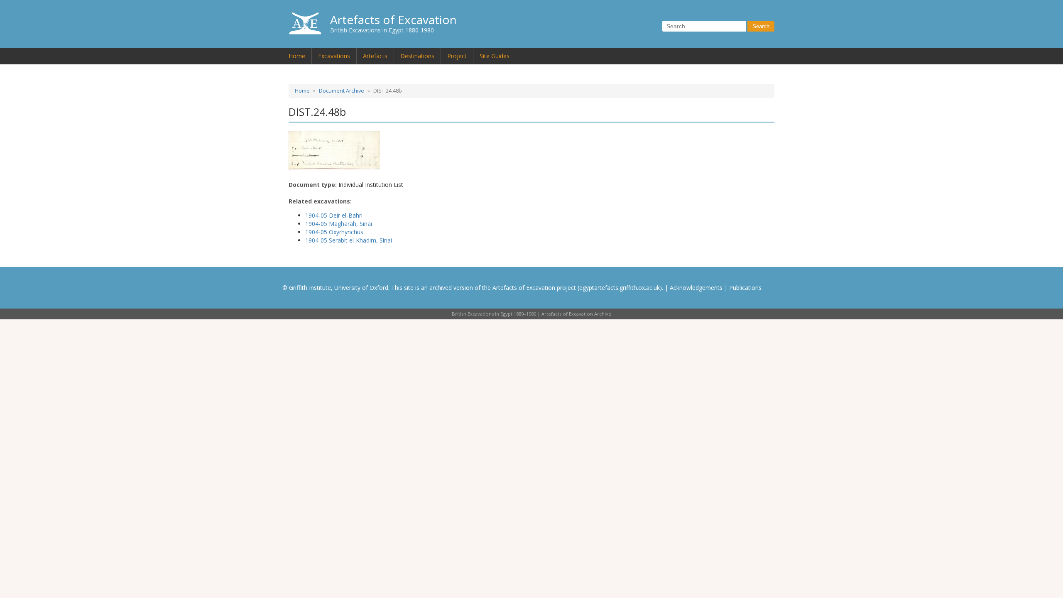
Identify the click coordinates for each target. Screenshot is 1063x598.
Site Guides (494, 56)
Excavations (334, 56)
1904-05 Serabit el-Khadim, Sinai (348, 240)
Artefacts (375, 56)
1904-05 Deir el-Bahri (333, 215)
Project (457, 56)
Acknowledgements (696, 288)
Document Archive (341, 90)
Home (297, 56)
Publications (745, 288)
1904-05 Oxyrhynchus (334, 232)
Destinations (417, 56)
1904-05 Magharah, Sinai (338, 224)
